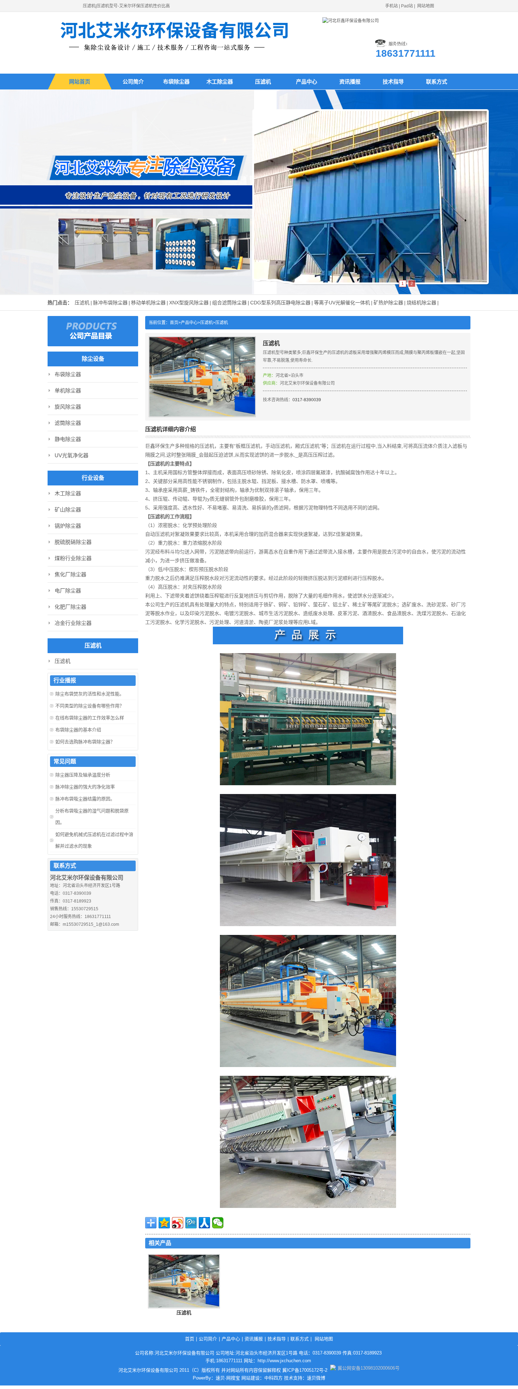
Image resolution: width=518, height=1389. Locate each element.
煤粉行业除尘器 (73, 558)
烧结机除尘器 (421, 302)
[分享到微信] (217, 1222)
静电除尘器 (68, 439)
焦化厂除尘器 (70, 574)
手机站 (391, 6)
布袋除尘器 (176, 82)
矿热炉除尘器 (388, 302)
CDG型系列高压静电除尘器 (280, 302)
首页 (189, 1338)
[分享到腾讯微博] (191, 1222)
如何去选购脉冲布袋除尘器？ (85, 741)
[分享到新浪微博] (177, 1222)
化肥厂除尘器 (70, 607)
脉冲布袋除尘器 (110, 302)
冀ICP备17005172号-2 (304, 1370)
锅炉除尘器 (68, 526)
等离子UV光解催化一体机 (342, 302)
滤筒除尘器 (68, 423)
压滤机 (263, 82)
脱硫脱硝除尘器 (73, 542)
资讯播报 (349, 82)
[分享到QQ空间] (164, 1222)
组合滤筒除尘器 (229, 302)
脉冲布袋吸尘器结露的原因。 (85, 798)
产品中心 (306, 82)
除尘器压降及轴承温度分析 (82, 774)
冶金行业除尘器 (73, 623)
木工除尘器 (219, 82)
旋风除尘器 (68, 407)
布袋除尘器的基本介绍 (78, 729)
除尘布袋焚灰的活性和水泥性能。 (89, 693)
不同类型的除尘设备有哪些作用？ (89, 705)
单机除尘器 (68, 390)
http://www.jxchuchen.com (284, 1360)
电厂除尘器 (68, 591)
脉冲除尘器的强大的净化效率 (85, 786)
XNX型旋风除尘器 (189, 302)
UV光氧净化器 (71, 455)
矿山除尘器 (68, 510)
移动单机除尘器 (148, 302)
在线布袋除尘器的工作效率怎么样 (89, 717)
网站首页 (79, 82)
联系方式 (436, 82)
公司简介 (133, 82)
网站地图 (425, 6)
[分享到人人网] (204, 1222)
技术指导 (393, 82)
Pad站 (407, 6)
